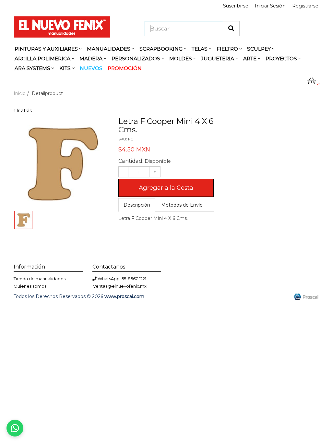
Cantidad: (144, 161)
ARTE (250, 58)
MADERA (91, 58)
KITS (65, 68)
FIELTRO (228, 49)
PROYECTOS (282, 58)
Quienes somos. (30, 286)
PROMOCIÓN (125, 68)
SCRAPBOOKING (161, 49)
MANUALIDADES (109, 49)
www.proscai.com (124, 296)
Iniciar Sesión (270, 6)
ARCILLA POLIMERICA (43, 58)
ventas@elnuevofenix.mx (120, 286)
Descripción (137, 205)
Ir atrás (23, 111)
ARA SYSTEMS (33, 68)
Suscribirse (235, 6)
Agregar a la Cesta (166, 187)
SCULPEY (259, 49)
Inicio (20, 93)
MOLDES (181, 58)
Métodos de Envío (182, 205)
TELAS (200, 49)
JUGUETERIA (218, 58)
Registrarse (305, 6)
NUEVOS (91, 68)
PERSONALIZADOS (136, 58)
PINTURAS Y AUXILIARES (47, 49)
